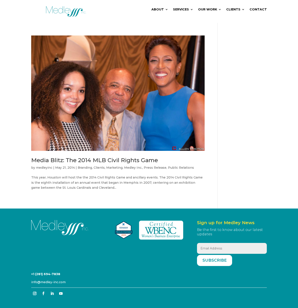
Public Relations (181, 168)
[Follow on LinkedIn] (52, 293)
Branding (85, 168)
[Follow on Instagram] (34, 293)
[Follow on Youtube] (60, 293)
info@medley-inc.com (48, 282)
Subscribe (214, 260)
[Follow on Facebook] (43, 293)
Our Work (207, 9)
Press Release (155, 168)
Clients (233, 9)
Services (181, 9)
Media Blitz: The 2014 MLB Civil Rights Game (94, 160)
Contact (258, 9)
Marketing (114, 168)
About (157, 9)
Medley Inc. (133, 168)
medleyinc (44, 168)
